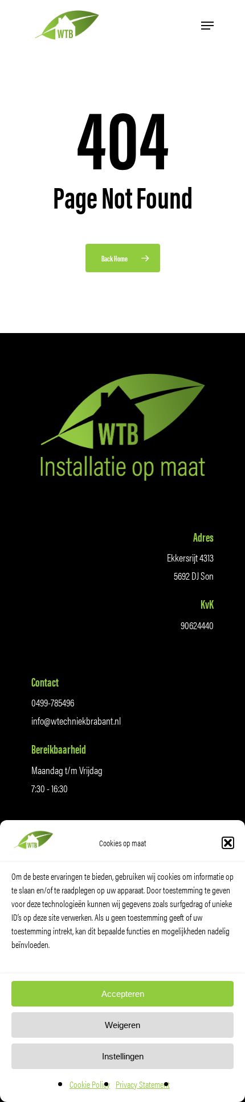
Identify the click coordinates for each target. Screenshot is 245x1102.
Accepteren (122, 994)
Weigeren (122, 1025)
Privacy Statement (143, 1084)
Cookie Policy (90, 1084)
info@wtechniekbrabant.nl (76, 720)
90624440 (197, 625)
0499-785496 (52, 702)
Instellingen (123, 1056)
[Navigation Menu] (207, 25)
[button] (228, 843)
